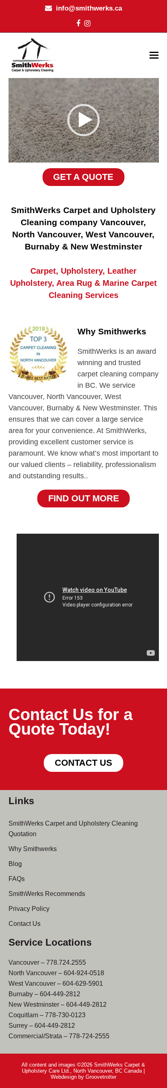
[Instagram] (87, 23)
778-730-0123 (65, 1015)
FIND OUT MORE (83, 498)
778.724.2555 (66, 962)
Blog (15, 863)
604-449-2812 (60, 994)
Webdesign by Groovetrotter (83, 1077)
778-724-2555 (89, 1036)
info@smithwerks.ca (89, 8)
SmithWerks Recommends (47, 893)
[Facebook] (78, 23)
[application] (84, 120)
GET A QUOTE (83, 177)
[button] (154, 55)
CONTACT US (83, 763)
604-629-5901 (82, 983)
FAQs (17, 878)
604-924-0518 (84, 973)
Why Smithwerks (33, 848)
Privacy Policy (29, 908)
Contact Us (25, 923)
